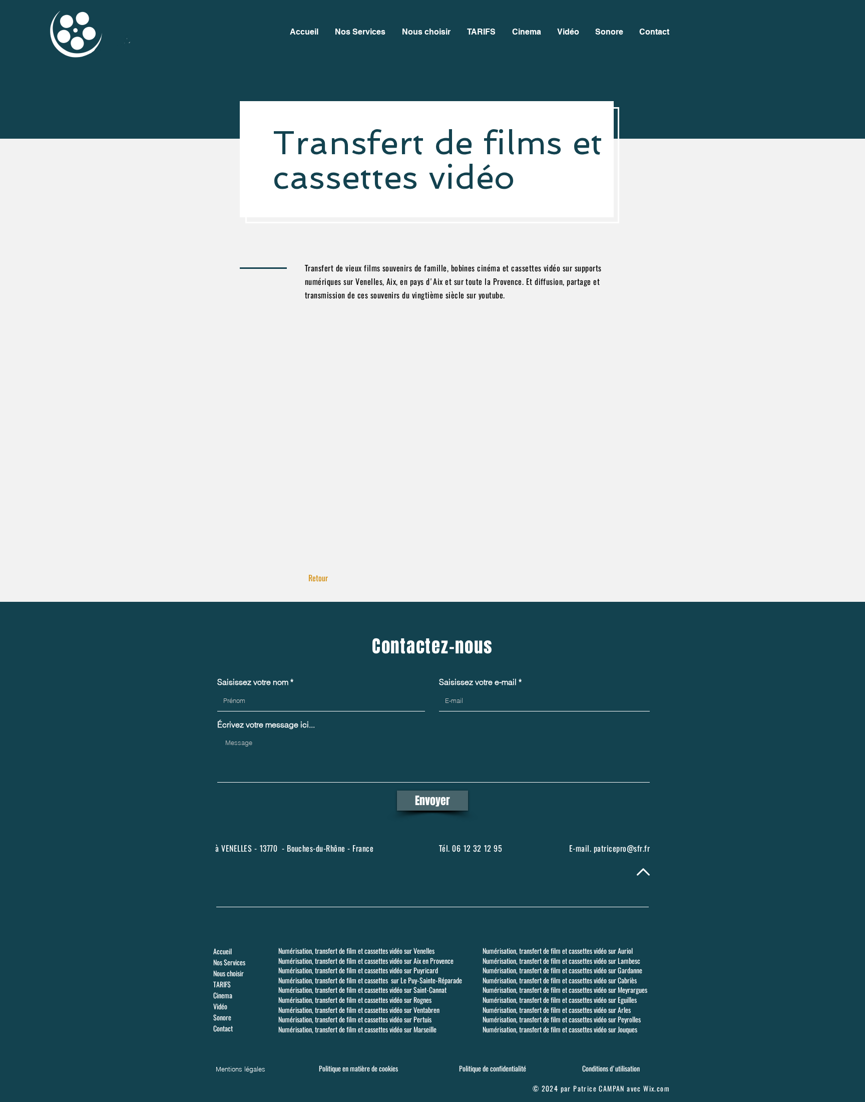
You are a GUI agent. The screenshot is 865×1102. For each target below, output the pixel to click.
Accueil (222, 951)
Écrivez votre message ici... (266, 724)
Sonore (222, 1017)
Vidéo (220, 1006)
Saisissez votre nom (252, 682)
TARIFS (222, 984)
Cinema (222, 995)
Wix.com (656, 1088)
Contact (223, 1028)
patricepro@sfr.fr (622, 848)
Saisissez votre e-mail (478, 682)
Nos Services (229, 962)
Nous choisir (228, 973)
